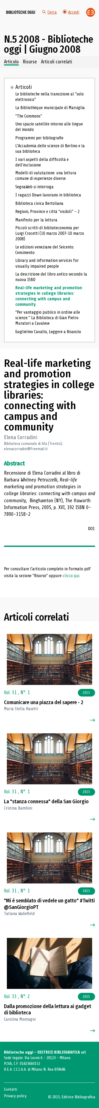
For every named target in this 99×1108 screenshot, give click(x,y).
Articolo (11, 62)
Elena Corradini (20, 437)
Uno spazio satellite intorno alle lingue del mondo (49, 126)
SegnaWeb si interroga (34, 186)
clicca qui (71, 575)
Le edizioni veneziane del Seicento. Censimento (44, 250)
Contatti (10, 1089)
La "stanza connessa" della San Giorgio (46, 802)
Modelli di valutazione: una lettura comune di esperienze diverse (45, 175)
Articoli (23, 87)
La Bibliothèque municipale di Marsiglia (50, 107)
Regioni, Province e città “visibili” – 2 (47, 211)
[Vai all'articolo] (49, 659)
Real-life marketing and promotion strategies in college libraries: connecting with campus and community (48, 296)
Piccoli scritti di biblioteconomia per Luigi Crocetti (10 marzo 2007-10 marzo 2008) (49, 233)
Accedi (73, 12)
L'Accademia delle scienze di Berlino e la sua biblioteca (50, 148)
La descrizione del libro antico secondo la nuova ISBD (51, 277)
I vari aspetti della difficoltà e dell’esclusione (42, 162)
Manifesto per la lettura (36, 219)
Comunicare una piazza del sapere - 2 (43, 702)
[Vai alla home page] (20, 12)
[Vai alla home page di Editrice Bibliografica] (90, 12)
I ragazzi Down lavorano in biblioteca (48, 194)
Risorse (30, 62)
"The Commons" (28, 116)
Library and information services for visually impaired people (47, 263)
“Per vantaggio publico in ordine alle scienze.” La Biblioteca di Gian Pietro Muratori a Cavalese (47, 318)
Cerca (52, 12)
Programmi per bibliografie (39, 137)
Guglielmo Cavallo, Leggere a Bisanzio (48, 331)
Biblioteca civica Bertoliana (39, 203)
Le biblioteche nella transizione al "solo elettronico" (49, 97)
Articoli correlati (56, 62)
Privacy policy (15, 1096)
